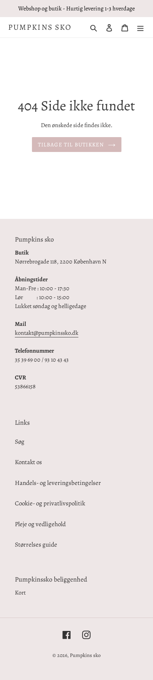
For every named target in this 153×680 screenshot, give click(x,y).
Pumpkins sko (40, 27)
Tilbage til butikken (71, 144)
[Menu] (140, 27)
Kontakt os (28, 462)
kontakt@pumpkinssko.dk (46, 333)
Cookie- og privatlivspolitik (50, 503)
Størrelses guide (36, 544)
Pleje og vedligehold (40, 524)
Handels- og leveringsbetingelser (58, 483)
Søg (20, 441)
